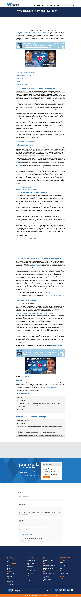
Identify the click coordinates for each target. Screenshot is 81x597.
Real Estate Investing (47, 566)
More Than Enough (40, 147)
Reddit (68, 589)
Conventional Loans (11, 574)
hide (32, 70)
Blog (29, 575)
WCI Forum (9, 560)
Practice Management (31, 570)
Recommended (51, 5)
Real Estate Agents (30, 573)
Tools (9, 578)
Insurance (11, 563)
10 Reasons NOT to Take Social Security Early (25, 141)
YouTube (72, 589)
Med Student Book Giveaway (65, 563)
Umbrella (9, 569)
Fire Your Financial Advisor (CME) (49, 565)
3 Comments (24, 14)
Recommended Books (47, 580)
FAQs (8, 561)
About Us (64, 576)
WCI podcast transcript (59, 295)
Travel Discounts (63, 571)
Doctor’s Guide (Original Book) (49, 573)
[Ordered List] (26, 500)
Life (8, 566)
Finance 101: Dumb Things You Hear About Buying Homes (30, 79)
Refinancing (9, 576)
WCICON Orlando (63, 558)
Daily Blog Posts (47, 468)
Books (46, 571)
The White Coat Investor (47, 558)
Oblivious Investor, (25, 33)
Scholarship (62, 562)
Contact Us (62, 578)
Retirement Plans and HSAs (32, 572)
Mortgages (12, 571)
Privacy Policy (17, 590)
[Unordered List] (28, 500)
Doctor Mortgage (10, 573)
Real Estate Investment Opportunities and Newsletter (52, 472)
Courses (46, 563)
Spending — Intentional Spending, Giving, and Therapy (27, 77)
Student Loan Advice (30, 563)
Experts (30, 557)
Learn (43, 5)
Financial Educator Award (65, 565)
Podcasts (47, 557)
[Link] (33, 500)
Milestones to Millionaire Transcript (24, 84)
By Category (29, 580)
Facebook (56, 589)
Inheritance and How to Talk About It (24, 75)
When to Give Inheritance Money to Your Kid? (26, 238)
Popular (28, 578)
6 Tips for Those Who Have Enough (23, 187)
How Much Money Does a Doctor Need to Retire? (26, 189)
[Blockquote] (29, 500)
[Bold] (19, 500)
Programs (64, 560)
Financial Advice (30, 561)
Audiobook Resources (47, 579)
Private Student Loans (31, 560)
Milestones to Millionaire (22, 78)
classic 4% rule (19, 165)
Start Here (37, 5)
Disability (9, 565)
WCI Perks (64, 570)
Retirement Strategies (21, 74)
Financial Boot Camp (47, 561)
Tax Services (29, 567)
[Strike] (24, 500)
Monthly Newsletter (48, 469)
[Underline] (23, 500)
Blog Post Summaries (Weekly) (50, 474)
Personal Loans (10, 581)
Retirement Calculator (11, 582)
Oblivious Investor (46, 292)
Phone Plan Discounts (64, 573)
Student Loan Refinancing (31, 558)
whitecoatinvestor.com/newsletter (48, 387)
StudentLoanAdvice (24, 376)
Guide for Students (46, 577)
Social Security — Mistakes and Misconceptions (26, 72)
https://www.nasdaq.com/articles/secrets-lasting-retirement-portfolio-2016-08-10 (35, 526)
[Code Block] (31, 500)
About (59, 5)
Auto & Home (9, 568)
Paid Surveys (9, 579)
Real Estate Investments (31, 564)
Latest (28, 577)
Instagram (64, 589)
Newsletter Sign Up (10, 558)
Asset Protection (46, 576)
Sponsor (18, 81)
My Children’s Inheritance (21, 237)
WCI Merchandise (10, 584)
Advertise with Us (63, 579)
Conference (65, 557)
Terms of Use (17, 588)
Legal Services (29, 569)
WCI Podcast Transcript (21, 82)
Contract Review (30, 566)
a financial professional (36, 265)
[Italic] (21, 500)
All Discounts (62, 574)
